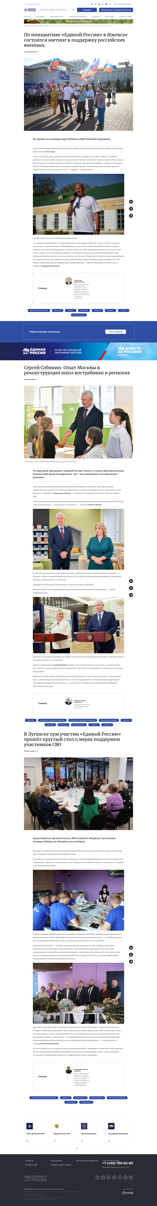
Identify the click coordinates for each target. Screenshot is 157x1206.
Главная (26, 26)
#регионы (57, 310)
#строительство (79, 725)
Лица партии (40, 16)
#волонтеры (71, 1102)
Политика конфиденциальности (35, 1196)
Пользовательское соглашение (34, 1194)
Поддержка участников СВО (78, 21)
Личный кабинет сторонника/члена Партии (116, 10)
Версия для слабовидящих (124, 4)
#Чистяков (84, 310)
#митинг (110, 310)
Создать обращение (116, 332)
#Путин (94, 725)
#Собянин (107, 725)
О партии (27, 16)
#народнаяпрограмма (109, 720)
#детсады (50, 725)
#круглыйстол (80, 1098)
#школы (126, 720)
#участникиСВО (97, 1098)
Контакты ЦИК (31, 1165)
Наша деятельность (56, 16)
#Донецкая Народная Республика (52, 720)
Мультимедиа (109, 16)
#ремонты (63, 725)
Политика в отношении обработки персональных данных (43, 1197)
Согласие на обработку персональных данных (39, 1199)
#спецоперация (78, 315)
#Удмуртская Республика (39, 310)
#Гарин (70, 310)
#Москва (31, 720)
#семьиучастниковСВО (117, 1098)
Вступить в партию (125, 16)
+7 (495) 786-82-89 (117, 1163)
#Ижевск (97, 310)
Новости (47, 26)
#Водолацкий (86, 1102)
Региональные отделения (78, 16)
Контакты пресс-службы (61, 1165)
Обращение (87, 10)
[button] (78, 1148)
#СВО (124, 310)
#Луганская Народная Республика (83, 720)
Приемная (95, 16)
